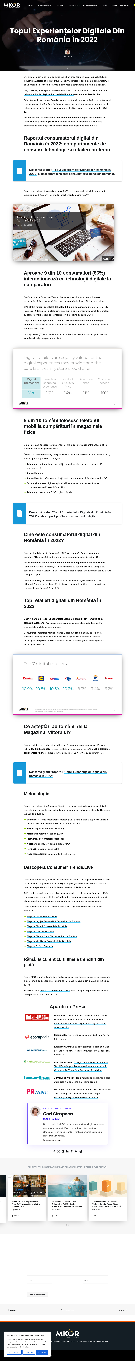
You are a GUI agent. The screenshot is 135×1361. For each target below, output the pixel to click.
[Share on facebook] (54, 1151)
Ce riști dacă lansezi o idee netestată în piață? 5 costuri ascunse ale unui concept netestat (27, 1204)
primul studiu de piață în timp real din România (49, 94)
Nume (29, 1281)
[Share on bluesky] (76, 1151)
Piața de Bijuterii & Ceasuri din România (47, 926)
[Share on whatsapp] (72, 1151)
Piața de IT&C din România (40, 931)
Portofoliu (60, 5)
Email (85, 1281)
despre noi (71, 1341)
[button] (27, 1186)
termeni (79, 1341)
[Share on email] (81, 1151)
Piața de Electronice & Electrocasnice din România (52, 936)
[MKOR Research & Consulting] (12, 5)
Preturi (114, 5)
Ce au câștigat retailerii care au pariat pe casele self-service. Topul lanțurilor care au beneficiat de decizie (82, 1050)
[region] (27, 1344)
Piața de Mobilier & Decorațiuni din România (49, 941)
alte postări (100, 1167)
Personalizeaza (14, 1352)
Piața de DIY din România (40, 946)
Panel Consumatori (90, 5)
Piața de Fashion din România (42, 916)
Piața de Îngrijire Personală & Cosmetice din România (53, 921)
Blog (105, 5)
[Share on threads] (63, 1151)
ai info (105, 1341)
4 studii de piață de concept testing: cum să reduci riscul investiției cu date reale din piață (66, 1204)
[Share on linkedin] (67, 1151)
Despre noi (124, 5)
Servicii (30, 5)
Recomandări (75, 5)
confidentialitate (89, 1341)
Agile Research (44, 5)
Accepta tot (42, 1352)
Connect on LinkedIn (53, 1140)
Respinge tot (29, 1352)
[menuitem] (31, 5)
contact (99, 1341)
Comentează (46, 1167)
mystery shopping (59, 1341)
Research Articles (67, 1310)
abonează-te (60, 1167)
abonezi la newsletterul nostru (55, 990)
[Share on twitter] (58, 1151)
